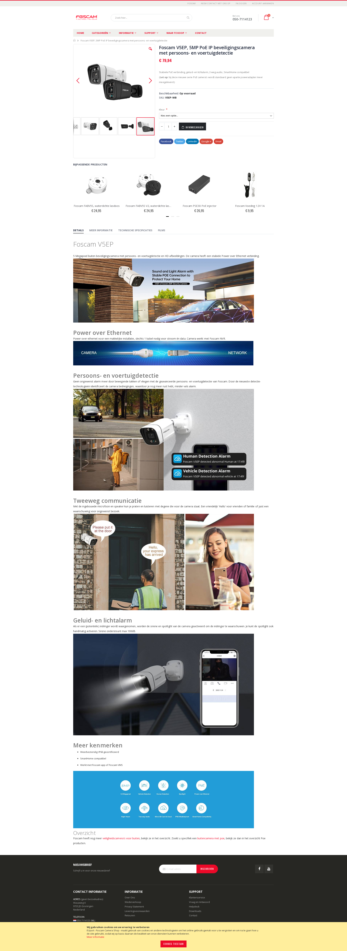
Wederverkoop (133, 902)
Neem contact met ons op (215, 3)
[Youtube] (268, 869)
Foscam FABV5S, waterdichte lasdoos (97, 206)
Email (218, 141)
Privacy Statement (134, 906)
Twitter (179, 141)
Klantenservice (197, 897)
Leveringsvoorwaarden (137, 911)
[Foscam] (86, 17)
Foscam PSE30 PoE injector (199, 206)
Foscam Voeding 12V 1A (250, 206)
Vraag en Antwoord (199, 902)
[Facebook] (259, 869)
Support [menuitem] (150, 33)
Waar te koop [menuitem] (175, 33)
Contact (201, 33)
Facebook (166, 141)
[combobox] (151, 17)
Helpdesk (194, 906)
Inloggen (241, 3)
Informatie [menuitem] (126, 33)
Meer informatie (95, 937)
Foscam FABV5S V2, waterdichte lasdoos (149, 206)
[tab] (81, 230)
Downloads (195, 911)
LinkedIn (192, 141)
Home (80, 33)
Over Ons (130, 897)
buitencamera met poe (210, 838)
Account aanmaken (263, 3)
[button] (150, 51)
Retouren (130, 915)
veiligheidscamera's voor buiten (121, 838)
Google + (206, 141)
